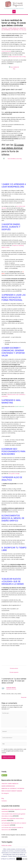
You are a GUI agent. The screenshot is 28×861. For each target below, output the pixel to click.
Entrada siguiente (14, 672)
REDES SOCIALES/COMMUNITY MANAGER (12, 791)
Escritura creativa (11, 687)
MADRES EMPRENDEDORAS (8, 786)
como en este (5, 51)
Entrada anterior (14, 668)
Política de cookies (7, 845)
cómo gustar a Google (13, 473)
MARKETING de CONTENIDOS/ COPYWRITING (13, 788)
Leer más (24, 859)
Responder (23, 697)
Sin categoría (5, 793)
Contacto (4, 801)
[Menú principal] (14, 11)
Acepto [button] (19, 858)
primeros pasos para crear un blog (16, 56)
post (10, 51)
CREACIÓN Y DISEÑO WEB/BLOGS (10, 28)
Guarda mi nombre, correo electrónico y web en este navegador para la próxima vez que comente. (14, 751)
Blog (3, 798)
